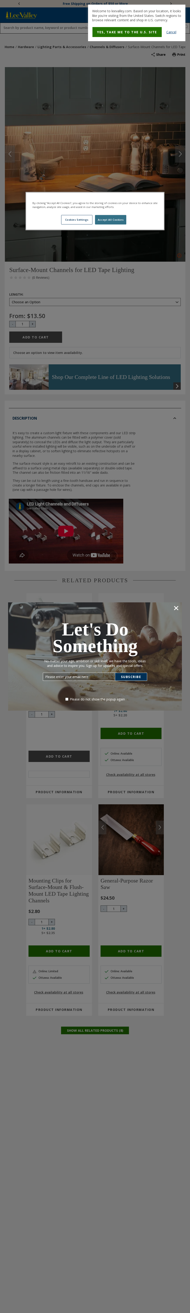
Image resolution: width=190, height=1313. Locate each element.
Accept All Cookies (111, 219)
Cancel (171, 32)
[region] (95, 211)
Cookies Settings (77, 219)
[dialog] (136, 23)
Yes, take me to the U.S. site (127, 32)
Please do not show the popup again (97, 699)
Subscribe (131, 677)
